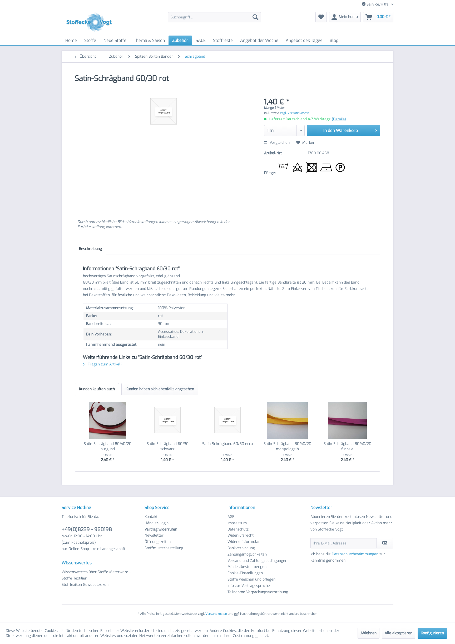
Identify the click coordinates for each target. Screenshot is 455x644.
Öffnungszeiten (158, 541)
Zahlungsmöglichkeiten (247, 554)
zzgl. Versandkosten (294, 113)
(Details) (339, 119)
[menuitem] (214, 17)
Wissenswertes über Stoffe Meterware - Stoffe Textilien (96, 575)
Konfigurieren (432, 633)
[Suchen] (255, 17)
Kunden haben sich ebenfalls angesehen (160, 389)
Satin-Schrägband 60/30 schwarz (168, 446)
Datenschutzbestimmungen (355, 554)
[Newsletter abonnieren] (385, 543)
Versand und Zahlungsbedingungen (257, 560)
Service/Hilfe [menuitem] (377, 4)
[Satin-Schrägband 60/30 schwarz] (168, 420)
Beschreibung (90, 248)
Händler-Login (157, 523)
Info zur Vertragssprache (249, 585)
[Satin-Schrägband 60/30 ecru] (227, 420)
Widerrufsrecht (241, 535)
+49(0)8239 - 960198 (87, 529)
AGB (231, 516)
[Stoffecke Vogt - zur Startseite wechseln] (90, 22)
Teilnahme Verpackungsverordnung (258, 592)
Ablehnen (368, 633)
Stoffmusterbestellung (164, 548)
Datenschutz (238, 529)
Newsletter (154, 535)
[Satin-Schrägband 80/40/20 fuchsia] (347, 420)
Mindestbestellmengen (247, 566)
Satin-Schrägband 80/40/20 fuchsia (347, 446)
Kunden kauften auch (97, 389)
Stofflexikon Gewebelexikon (85, 584)
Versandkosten (216, 614)
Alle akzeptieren (398, 633)
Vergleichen (279, 142)
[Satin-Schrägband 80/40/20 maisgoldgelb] (287, 420)
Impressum (237, 523)
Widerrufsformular (244, 541)
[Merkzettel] (321, 17)
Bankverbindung (241, 548)
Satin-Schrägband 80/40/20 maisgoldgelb (287, 446)
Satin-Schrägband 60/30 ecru (227, 443)
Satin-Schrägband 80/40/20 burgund (107, 446)
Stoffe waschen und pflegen (251, 579)
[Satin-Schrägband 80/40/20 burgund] (108, 420)
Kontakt (151, 516)
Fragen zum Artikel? (104, 364)
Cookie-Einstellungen (245, 573)
